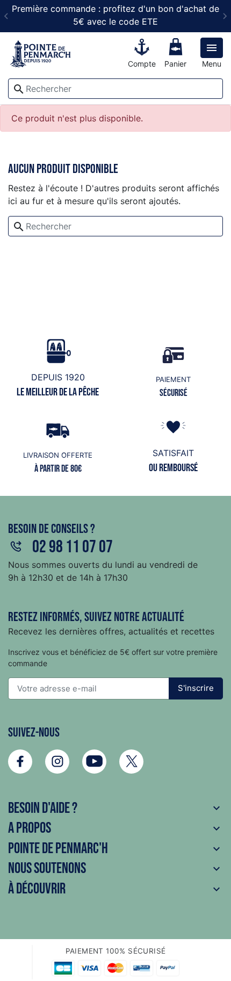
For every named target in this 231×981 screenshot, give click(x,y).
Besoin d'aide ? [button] (115, 808)
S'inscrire (196, 688)
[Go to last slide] (6, 16)
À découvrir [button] (115, 889)
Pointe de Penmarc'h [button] (115, 848)
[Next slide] (224, 16)
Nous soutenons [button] (115, 868)
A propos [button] (115, 828)
